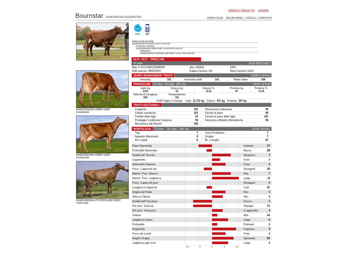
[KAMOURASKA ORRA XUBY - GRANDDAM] (102, 107)
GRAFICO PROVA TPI (241, 10)
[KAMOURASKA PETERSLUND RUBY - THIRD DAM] (102, 198)
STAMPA (263, 10)
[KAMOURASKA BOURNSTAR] (102, 59)
